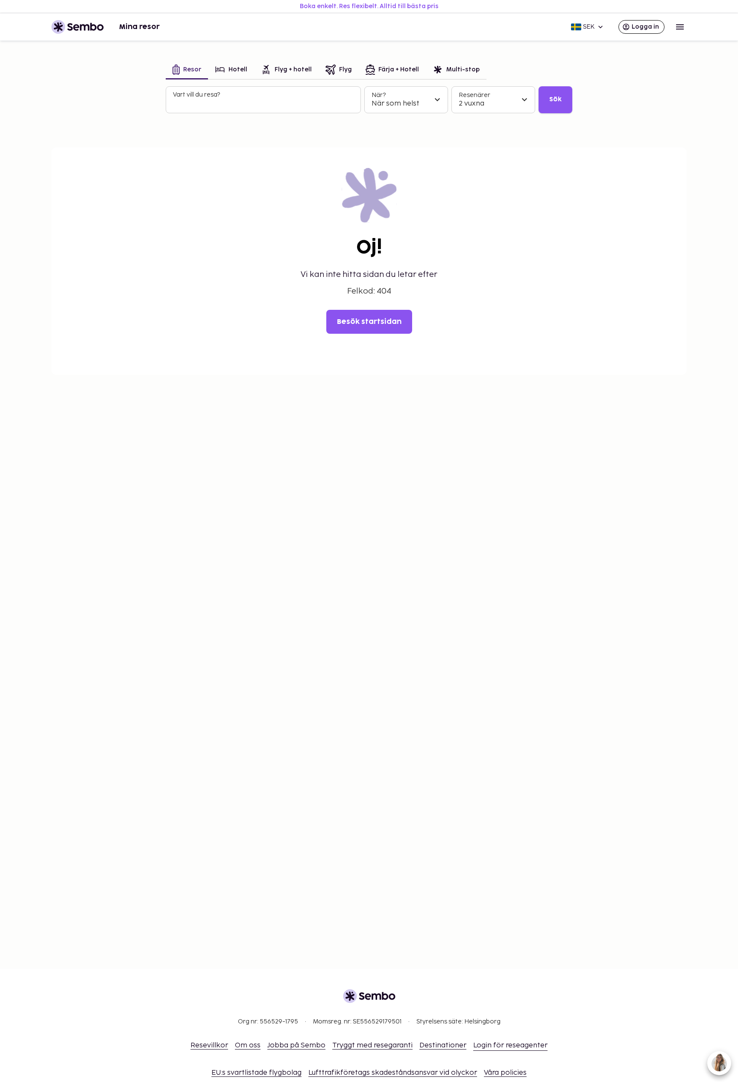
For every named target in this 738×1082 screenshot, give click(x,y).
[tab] (187, 70)
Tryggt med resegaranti (372, 1045)
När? (379, 95)
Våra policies (505, 1073)
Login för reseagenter (510, 1045)
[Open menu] (680, 27)
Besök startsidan (369, 321)
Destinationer (442, 1045)
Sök (555, 99)
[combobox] (264, 103)
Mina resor (139, 27)
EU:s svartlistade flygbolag (256, 1073)
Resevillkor (209, 1045)
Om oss (248, 1045)
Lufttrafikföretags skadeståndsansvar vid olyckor (392, 1073)
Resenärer (474, 95)
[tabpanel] (369, 100)
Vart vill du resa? (196, 94)
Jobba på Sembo (296, 1045)
